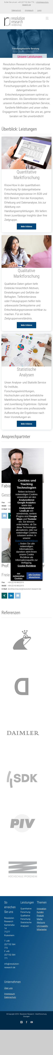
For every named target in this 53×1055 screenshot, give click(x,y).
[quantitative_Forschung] (26, 138)
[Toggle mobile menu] (47, 18)
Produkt (40, 915)
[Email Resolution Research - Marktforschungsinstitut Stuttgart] (4, 516)
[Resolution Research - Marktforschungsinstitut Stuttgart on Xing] (4, 596)
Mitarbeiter (42, 929)
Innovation (41, 908)
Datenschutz (10, 997)
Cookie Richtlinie (27, 566)
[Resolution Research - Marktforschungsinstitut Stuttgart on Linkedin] (11, 596)
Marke (40, 919)
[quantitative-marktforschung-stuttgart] (26, 336)
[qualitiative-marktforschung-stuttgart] (26, 237)
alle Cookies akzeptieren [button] (34, 575)
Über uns (8, 988)
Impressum (9, 993)
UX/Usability (42, 926)
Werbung (41, 922)
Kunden (40, 912)
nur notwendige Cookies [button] (18, 575)
